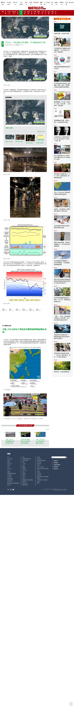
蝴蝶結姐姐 (25, 484)
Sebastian (9, 463)
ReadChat (9, 481)
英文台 (26, 3)
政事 (17, 12)
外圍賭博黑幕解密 (26, 458)
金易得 (38, 471)
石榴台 (30, 3)
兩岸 (45, 12)
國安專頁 (3, 3)
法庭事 (25, 12)
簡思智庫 (39, 475)
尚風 (23, 471)
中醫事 (35, 12)
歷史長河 (62, 3)
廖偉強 (24, 473)
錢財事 (28, 12)
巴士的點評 (10, 458)
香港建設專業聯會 (41, 460)
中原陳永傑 (10, 478)
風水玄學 (9, 468)
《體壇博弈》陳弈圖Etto (42, 479)
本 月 (68, 18)
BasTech (71, 2)
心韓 (44, 3)
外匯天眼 (39, 463)
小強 (8, 467)
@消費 (49, 12)
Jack (38, 470)
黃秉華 (24, 468)
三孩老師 (39, 473)
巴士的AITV (9, 3)
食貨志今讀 (25, 483)
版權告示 (56, 460)
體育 (52, 3)
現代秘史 (39, 458)
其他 (55, 12)
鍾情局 (8, 462)
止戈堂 (24, 463)
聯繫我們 (56, 466)
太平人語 (24, 470)
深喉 (23, 457)
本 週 (62, 18)
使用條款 (56, 462)
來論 (38, 483)
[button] (42, 131)
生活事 (66, 3)
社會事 (21, 12)
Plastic (48, 2)
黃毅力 (38, 465)
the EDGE (21, 3)
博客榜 (52, 12)
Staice (23, 476)
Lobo (8, 470)
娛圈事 (41, 3)
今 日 (56, 18)
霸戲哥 (24, 467)
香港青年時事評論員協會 (43, 468)
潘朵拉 (24, 475)
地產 (31, 12)
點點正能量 (10, 479)
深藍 (8, 460)
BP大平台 (15, 3)
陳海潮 (38, 481)
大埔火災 (9, 12)
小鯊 (23, 465)
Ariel (8, 457)
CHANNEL (36, 2)
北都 (5, 12)
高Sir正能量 (25, 460)
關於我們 (56, 468)
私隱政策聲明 (57, 464)
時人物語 (39, 462)
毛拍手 (38, 457)
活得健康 (9, 475)
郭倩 (23, 462)
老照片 (24, 478)
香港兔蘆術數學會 (11, 473)
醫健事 (38, 12)
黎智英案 (14, 12)
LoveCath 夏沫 (40, 467)
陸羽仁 (8, 465)
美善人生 (56, 3)
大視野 (42, 12)
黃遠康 (8, 471)
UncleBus (9, 476)
